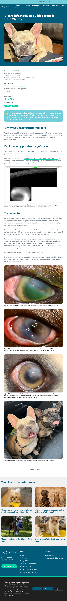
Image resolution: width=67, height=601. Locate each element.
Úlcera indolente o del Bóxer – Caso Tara (16, 540)
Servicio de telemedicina (28, 572)
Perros (14, 106)
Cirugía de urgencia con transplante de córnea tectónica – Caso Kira (16, 511)
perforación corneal (42, 234)
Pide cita (7, 566)
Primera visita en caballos (28, 569)
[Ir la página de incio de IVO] (5, 7)
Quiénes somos (25, 558)
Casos (7, 106)
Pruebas (46, 6)
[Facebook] (5, 99)
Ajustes (59, 589)
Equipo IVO (24, 561)
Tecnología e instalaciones (28, 563)
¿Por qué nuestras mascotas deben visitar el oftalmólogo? (49, 511)
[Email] (13, 99)
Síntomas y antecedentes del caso (15, 86)
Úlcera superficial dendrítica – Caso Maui (50, 540)
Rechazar (48, 589)
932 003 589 (41, 2)
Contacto (62, 2)
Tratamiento (8, 91)
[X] (8, 99)
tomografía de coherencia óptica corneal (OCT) (41, 158)
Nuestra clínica (49, 555)
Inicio (22, 555)
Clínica (27, 6)
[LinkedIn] (11, 99)
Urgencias (52, 2)
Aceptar (37, 589)
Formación (55, 6)
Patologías (36, 6)
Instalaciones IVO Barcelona (54, 558)
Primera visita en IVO (27, 566)
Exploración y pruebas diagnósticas (15, 89)
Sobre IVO (17, 7)
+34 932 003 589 (7, 560)
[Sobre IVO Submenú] (21, 6)
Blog (64, 6)
